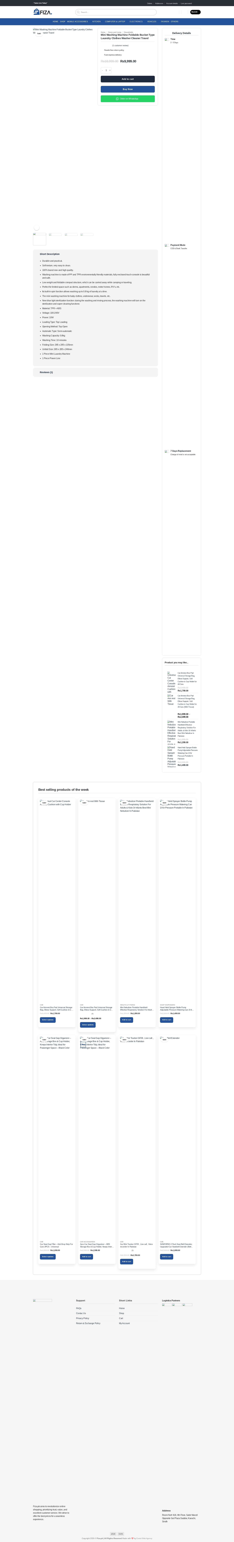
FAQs (78, 1308)
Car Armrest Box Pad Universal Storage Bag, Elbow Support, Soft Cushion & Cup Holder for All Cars (56, 1008)
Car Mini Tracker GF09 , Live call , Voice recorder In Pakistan (136, 1245)
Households (128, 32)
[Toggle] (37, 254)
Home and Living (114, 32)
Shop (62, 22)
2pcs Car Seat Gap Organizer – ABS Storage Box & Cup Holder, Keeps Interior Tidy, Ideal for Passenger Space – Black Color (97, 1245)
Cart (121, 1318)
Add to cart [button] (126, 1020)
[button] (184, 12)
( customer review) (120, 45)
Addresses (159, 3)
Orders (149, 3)
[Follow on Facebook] (194, 3)
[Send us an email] (199, 3)
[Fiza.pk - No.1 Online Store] (42, 12)
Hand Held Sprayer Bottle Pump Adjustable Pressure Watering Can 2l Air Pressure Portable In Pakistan (176, 1008)
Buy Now (128, 89)
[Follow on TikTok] (197, 3)
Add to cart (128, 79)
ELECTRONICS (136, 22)
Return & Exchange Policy (88, 1323)
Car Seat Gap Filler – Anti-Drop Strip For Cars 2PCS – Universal (56, 1245)
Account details (172, 3)
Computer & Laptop (115, 22)
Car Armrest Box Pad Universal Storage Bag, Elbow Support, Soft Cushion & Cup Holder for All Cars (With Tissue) (96, 1008)
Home (55, 22)
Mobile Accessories (77, 22)
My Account (124, 1323)
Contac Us (81, 1313)
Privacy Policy (82, 1318)
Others (174, 22)
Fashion (165, 22)
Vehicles (151, 22)
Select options (48, 1020)
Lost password (186, 3)
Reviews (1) (46, 372)
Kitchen (96, 22)
